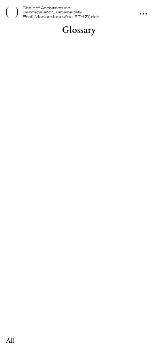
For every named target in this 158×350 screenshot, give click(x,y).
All (10, 341)
